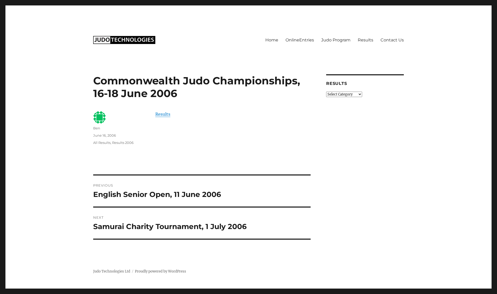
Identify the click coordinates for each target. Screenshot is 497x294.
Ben (96, 128)
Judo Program (335, 40)
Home (271, 40)
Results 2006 (123, 143)
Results (365, 40)
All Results (102, 143)
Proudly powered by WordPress (160, 271)
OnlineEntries (300, 40)
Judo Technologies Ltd (111, 271)
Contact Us (392, 40)
